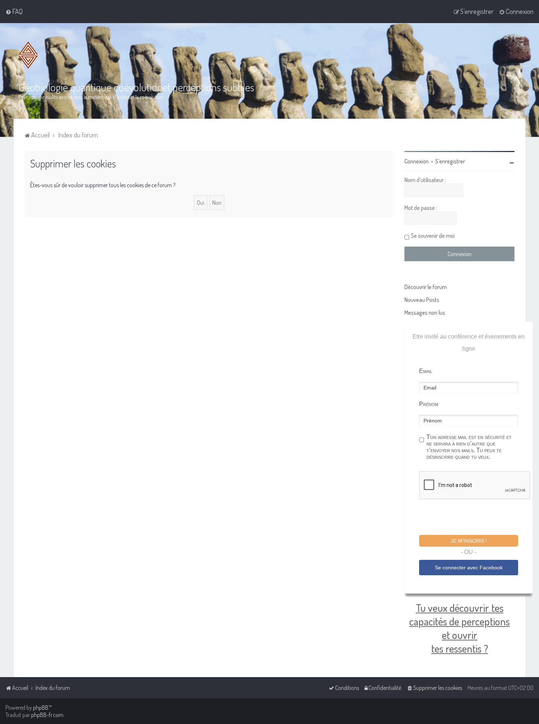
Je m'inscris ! (469, 541)
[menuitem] (14, 11)
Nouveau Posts (421, 299)
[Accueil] (28, 55)
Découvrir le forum (425, 287)
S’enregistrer (450, 161)
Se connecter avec (469, 567)
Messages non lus (424, 312)
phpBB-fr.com (47, 715)
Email (425, 371)
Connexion (416, 161)
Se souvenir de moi (433, 235)
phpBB (40, 707)
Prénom (428, 404)
